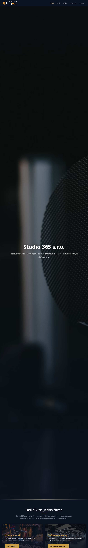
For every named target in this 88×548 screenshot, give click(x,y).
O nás (58, 3)
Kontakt (82, 3)
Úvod (52, 3)
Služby (65, 3)
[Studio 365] (9, 3)
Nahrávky (73, 3)
